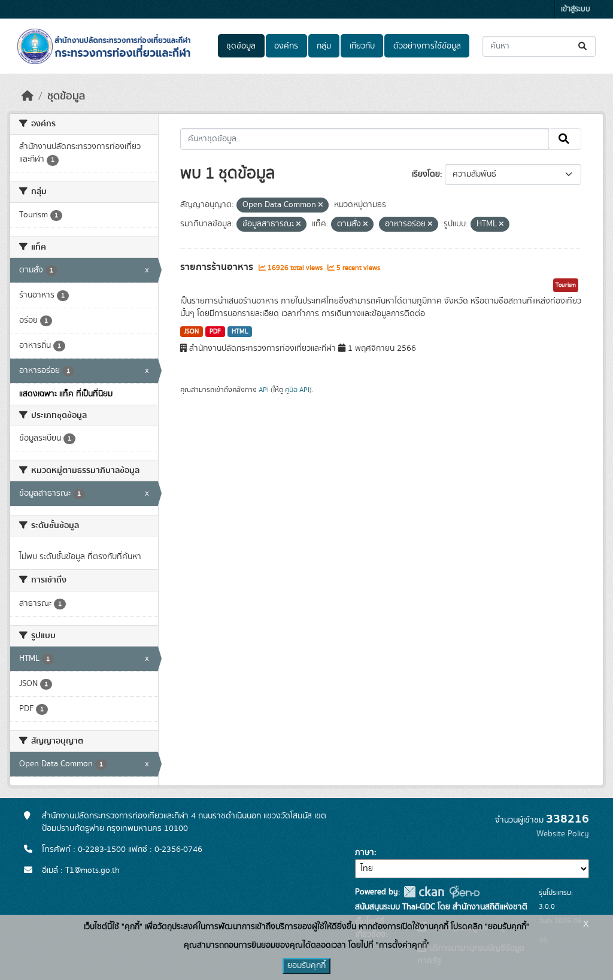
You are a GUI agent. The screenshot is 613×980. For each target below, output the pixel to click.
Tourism (566, 285)
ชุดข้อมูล (241, 46)
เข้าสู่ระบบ (575, 9)
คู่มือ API (297, 389)
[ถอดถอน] (320, 205)
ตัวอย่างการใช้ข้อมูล (427, 46)
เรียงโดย (426, 174)
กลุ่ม (324, 46)
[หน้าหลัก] (28, 96)
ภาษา (364, 852)
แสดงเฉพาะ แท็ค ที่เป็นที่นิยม (66, 394)
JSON (191, 331)
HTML (240, 331)
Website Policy (562, 834)
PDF (215, 331)
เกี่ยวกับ (362, 46)
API (264, 389)
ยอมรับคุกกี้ (306, 966)
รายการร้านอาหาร (218, 267)
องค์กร (286, 46)
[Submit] (583, 46)
